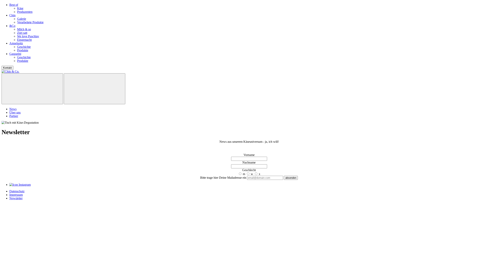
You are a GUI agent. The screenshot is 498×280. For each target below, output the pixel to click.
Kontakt (7, 67)
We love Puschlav (28, 36)
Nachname (249, 162)
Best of (13, 4)
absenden (290, 177)
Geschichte (24, 46)
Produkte (22, 50)
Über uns (15, 112)
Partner (13, 116)
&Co (12, 25)
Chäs (12, 15)
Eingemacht (24, 39)
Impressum (16, 194)
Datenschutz (17, 191)
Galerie (21, 18)
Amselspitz (16, 43)
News (13, 109)
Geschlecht (249, 170)
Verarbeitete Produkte (30, 22)
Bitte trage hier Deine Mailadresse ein (223, 177)
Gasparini (15, 53)
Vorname (249, 155)
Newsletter (16, 198)
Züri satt (22, 32)
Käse (20, 8)
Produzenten (24, 11)
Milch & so (24, 29)
